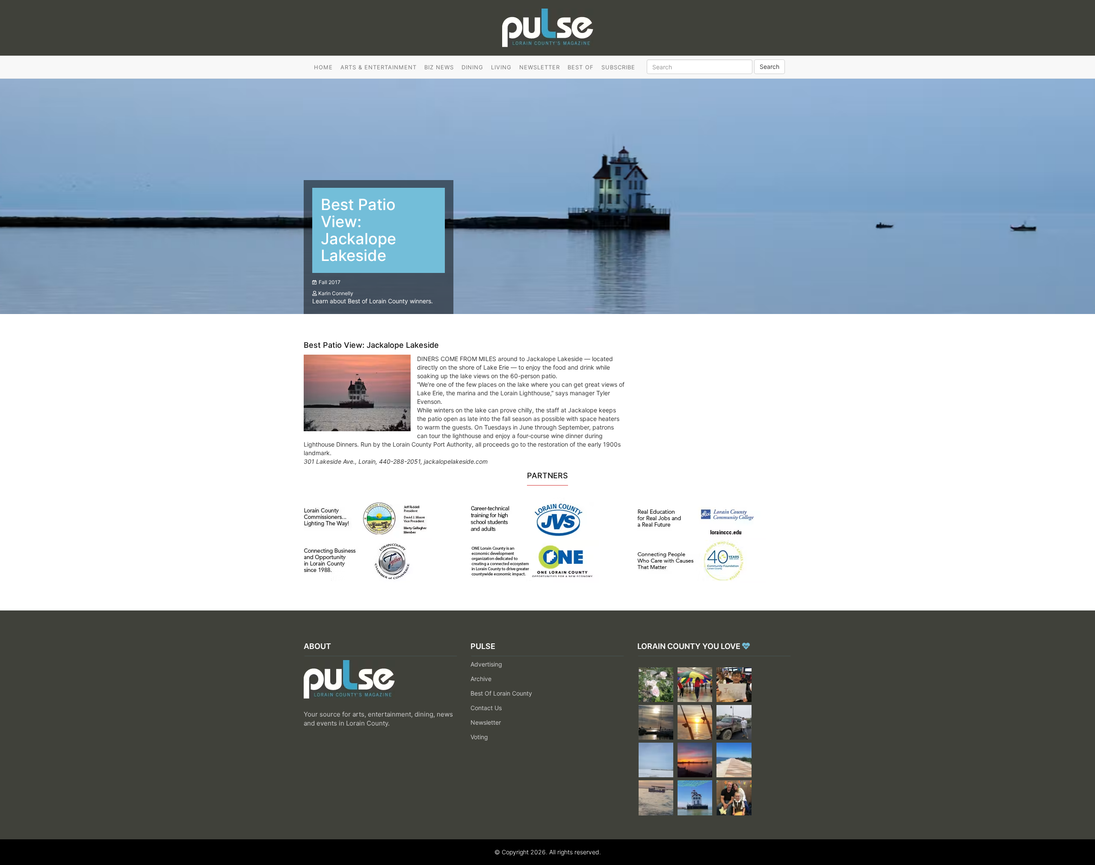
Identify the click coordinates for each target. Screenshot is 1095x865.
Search (769, 66)
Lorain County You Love (689, 646)
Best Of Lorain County (501, 693)
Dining (472, 67)
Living (501, 67)
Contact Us (486, 707)
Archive (481, 678)
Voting (479, 737)
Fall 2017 (329, 282)
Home (323, 67)
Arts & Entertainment (378, 67)
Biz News (439, 67)
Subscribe (618, 67)
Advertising (486, 664)
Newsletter (539, 67)
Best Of (581, 67)
